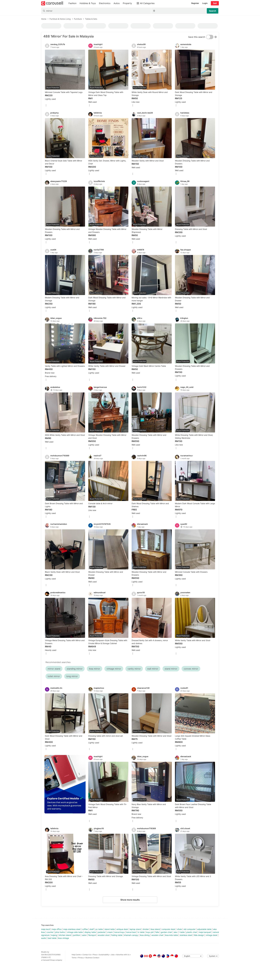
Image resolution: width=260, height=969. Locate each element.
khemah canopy (131, 935)
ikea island (155, 929)
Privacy (81, 958)
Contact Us (86, 955)
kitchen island (65, 935)
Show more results (130, 899)
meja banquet (205, 932)
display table (90, 932)
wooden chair (157, 935)
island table (110, 929)
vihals (179, 929)
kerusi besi (131, 932)
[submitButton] (212, 11)
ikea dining (145, 935)
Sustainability (104, 955)
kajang (54, 935)
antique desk (122, 929)
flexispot (92, 935)
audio (43, 938)
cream (110, 932)
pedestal (101, 932)
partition (76, 935)
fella (157, 932)
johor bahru (60, 932)
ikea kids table (171, 935)
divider (146, 929)
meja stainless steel (71, 929)
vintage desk (211, 935)
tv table (141, 932)
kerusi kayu (119, 932)
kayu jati (150, 932)
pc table (99, 929)
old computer (189, 929)
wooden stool (103, 935)
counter (50, 932)
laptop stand (135, 929)
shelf (92, 929)
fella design (199, 935)
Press (95, 955)
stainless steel (186, 935)
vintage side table (75, 932)
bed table (52, 938)
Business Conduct (92, 958)
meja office (56, 929)
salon (84, 935)
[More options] (46, 105)
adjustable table (204, 929)
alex (175, 932)
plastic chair (191, 932)
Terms (74, 958)
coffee (85, 929)
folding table (116, 935)
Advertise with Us (122, 955)
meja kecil (45, 929)
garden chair (166, 932)
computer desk (168, 929)
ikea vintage (63, 938)
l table (182, 932)
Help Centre (76, 955)
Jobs (112, 955)
